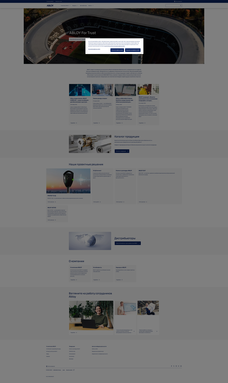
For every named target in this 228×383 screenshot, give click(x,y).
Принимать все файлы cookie (133, 50)
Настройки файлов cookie (94, 49)
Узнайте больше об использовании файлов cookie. (114, 46)
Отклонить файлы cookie (117, 50)
